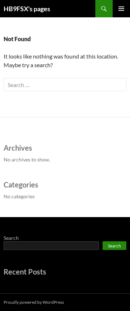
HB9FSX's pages (27, 9)
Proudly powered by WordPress (34, 302)
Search (11, 238)
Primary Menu (121, 8)
